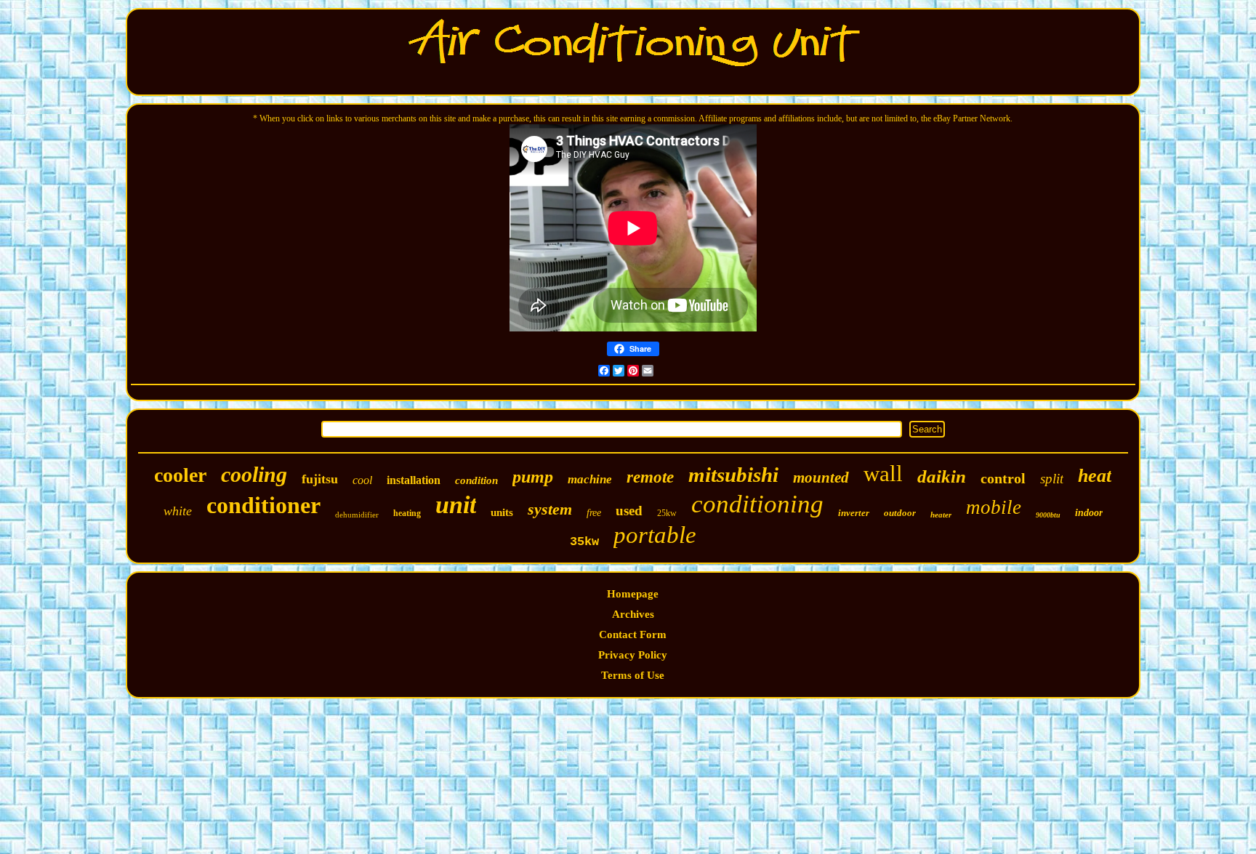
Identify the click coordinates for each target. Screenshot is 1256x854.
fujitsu (320, 479)
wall (883, 473)
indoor (1089, 512)
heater (940, 514)
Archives (633, 614)
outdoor (900, 512)
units (502, 512)
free (594, 512)
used (629, 510)
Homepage (633, 594)
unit (455, 504)
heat (1094, 475)
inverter (853, 512)
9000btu (1048, 515)
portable (654, 535)
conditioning (757, 504)
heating (407, 513)
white (178, 511)
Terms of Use (632, 675)
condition (476, 480)
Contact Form (633, 634)
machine (590, 479)
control (1003, 478)
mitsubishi (733, 474)
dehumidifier (357, 514)
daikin (941, 476)
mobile (993, 507)
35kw (584, 542)
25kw (667, 513)
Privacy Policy (632, 655)
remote (650, 477)
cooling (254, 474)
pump (532, 476)
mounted (821, 477)
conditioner (263, 505)
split (1051, 478)
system (550, 509)
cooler (180, 475)
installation (413, 480)
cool (362, 480)
